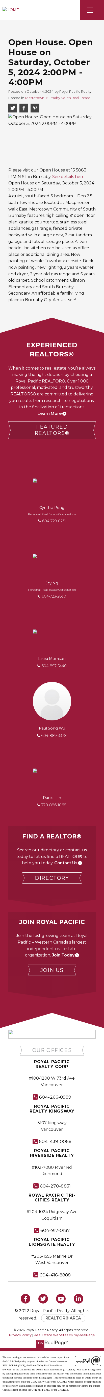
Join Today (63, 955)
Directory (52, 878)
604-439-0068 (55, 1141)
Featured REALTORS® (52, 430)
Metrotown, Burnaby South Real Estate (57, 98)
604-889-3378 (54, 735)
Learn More (50, 413)
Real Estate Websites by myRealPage (64, 1335)
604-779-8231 (54, 521)
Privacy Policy (20, 1335)
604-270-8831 (55, 1186)
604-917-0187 (55, 1230)
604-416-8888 (55, 1274)
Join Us (52, 970)
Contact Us (65, 862)
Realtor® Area (63, 1318)
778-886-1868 (53, 805)
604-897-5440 (54, 666)
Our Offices (52, 1050)
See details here (68, 176)
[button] (52, 430)
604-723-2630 (54, 596)
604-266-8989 (55, 1097)
